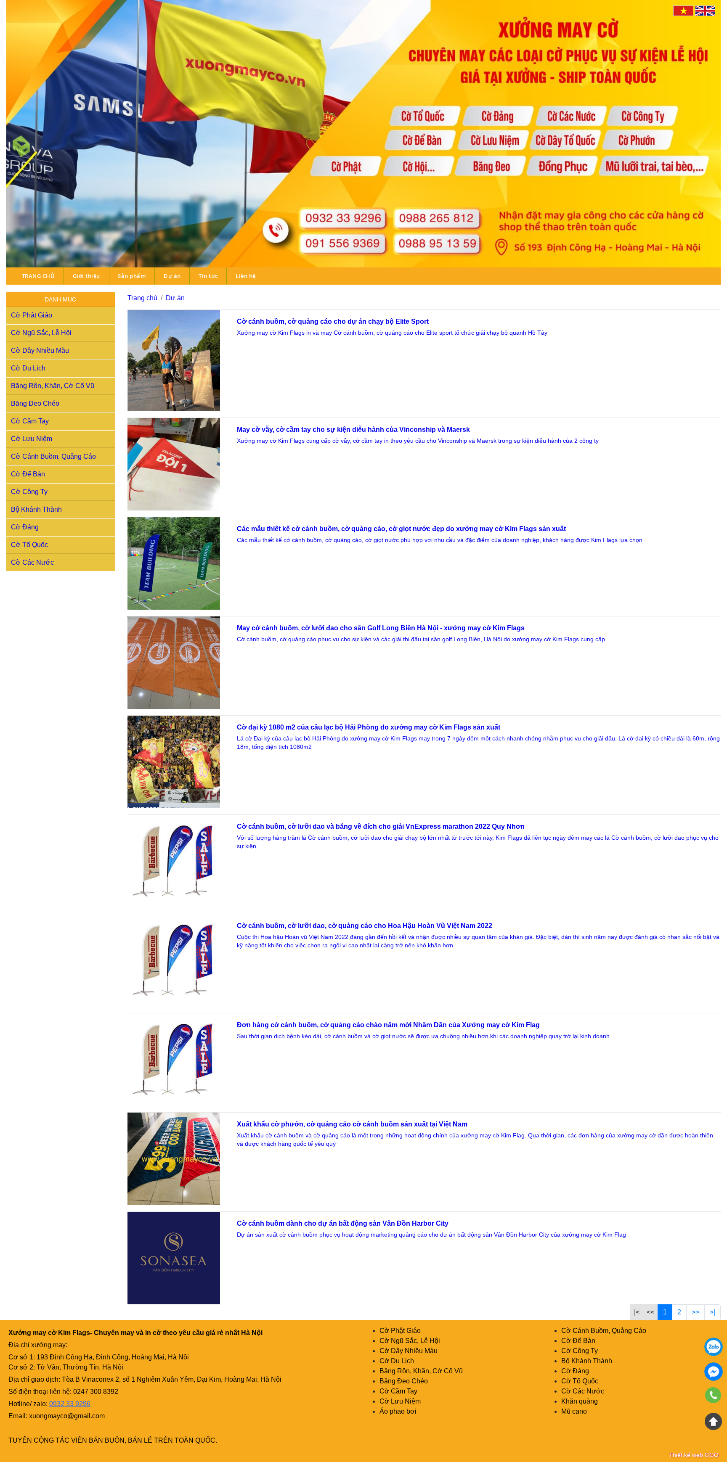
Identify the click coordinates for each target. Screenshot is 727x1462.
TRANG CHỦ (38, 276)
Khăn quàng (579, 1401)
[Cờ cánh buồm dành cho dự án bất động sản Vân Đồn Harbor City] (173, 1258)
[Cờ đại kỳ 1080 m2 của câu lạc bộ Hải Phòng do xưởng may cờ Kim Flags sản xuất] (173, 762)
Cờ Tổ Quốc (29, 544)
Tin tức (208, 276)
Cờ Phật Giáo (31, 315)
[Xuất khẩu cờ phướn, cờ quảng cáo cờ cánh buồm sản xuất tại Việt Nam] (173, 1159)
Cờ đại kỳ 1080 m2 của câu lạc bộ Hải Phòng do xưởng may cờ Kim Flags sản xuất (368, 727)
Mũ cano (574, 1411)
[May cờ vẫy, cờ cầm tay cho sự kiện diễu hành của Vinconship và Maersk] (173, 464)
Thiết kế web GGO (694, 1454)
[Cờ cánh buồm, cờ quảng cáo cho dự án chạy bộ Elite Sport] (173, 360)
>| (712, 1312)
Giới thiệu (86, 276)
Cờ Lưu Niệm (31, 438)
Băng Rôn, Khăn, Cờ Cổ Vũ (52, 385)
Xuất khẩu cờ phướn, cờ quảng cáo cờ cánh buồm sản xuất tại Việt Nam (352, 1124)
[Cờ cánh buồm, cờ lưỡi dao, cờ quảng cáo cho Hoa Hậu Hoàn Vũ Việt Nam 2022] (173, 960)
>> (695, 1312)
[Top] (713, 1421)
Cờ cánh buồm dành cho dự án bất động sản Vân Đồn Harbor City (342, 1223)
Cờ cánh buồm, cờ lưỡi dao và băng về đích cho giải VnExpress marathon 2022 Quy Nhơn (381, 826)
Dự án (172, 276)
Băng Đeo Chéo (35, 403)
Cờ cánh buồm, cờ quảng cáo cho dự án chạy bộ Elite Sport (333, 321)
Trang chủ (142, 297)
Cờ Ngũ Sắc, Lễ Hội (41, 332)
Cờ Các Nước (32, 562)
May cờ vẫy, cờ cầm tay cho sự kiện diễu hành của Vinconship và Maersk (353, 429)
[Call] (713, 1396)
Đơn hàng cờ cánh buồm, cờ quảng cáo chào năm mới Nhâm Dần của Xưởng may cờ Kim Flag (388, 1024)
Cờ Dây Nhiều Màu (40, 350)
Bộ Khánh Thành (36, 509)
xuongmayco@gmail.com (67, 1416)
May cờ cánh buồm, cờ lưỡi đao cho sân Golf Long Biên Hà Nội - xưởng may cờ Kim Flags (381, 628)
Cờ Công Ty (29, 491)
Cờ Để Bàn (28, 474)
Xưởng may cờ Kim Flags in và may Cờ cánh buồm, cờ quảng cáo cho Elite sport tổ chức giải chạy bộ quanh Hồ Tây (393, 332)
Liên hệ (246, 276)
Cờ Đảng (25, 527)
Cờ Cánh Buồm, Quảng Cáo (53, 456)
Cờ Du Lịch (28, 368)
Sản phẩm (132, 276)
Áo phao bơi (398, 1411)
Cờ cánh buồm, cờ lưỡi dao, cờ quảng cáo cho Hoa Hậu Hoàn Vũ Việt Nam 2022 (364, 925)
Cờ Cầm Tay (30, 421)
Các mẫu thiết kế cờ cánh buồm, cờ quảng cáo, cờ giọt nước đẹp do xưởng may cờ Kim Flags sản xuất (401, 528)
